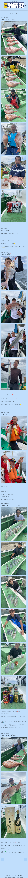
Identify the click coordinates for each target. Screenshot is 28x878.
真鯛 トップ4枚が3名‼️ (8, 19)
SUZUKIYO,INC (12, 877)
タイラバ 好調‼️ (6, 254)
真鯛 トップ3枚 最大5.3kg (9, 735)
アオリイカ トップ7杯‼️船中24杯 (11, 505)
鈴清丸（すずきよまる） (14, 875)
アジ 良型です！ (6, 414)
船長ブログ (14, 13)
